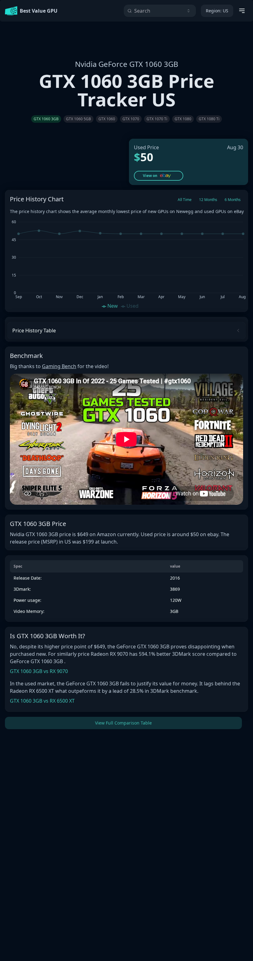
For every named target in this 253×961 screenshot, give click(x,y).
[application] (126, 263)
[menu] (242, 11)
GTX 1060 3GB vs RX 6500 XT (42, 700)
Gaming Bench (59, 366)
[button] (158, 176)
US (217, 11)
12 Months (208, 199)
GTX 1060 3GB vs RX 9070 (39, 671)
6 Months (233, 199)
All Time (185, 199)
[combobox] (160, 11)
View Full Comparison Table (123, 723)
